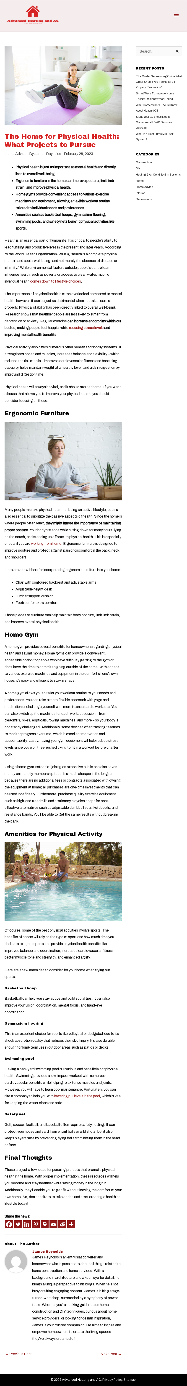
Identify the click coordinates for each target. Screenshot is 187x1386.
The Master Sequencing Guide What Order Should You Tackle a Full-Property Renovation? (159, 82)
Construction (144, 162)
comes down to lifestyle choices (55, 281)
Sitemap (129, 1379)
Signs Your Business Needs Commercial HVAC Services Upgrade (154, 122)
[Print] (45, 1224)
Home (140, 180)
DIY (138, 168)
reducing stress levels (86, 328)
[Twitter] (18, 1224)
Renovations (144, 199)
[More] (71, 1224)
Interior (140, 193)
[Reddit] (62, 1224)
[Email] (53, 1224)
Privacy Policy (112, 1379)
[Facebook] (9, 1224)
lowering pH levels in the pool (77, 1096)
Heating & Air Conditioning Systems (158, 174)
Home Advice (15, 154)
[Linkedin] (27, 1224)
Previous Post (18, 1354)
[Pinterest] (36, 1224)
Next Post (111, 1354)
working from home (46, 543)
